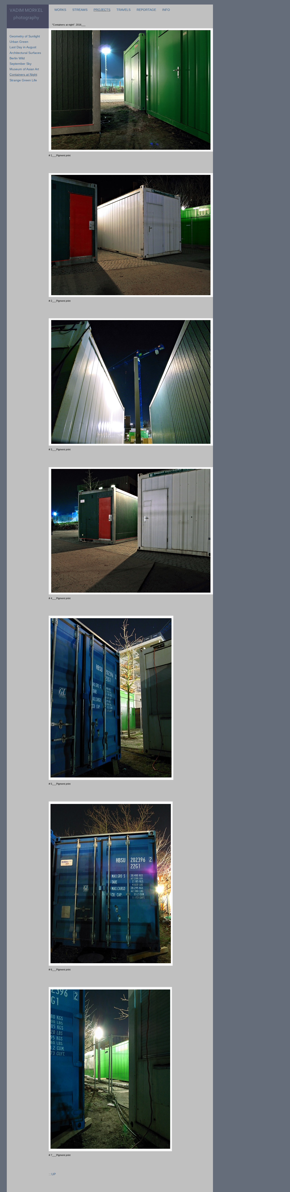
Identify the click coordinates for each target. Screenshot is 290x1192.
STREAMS (79, 10)
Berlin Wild (17, 58)
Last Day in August (23, 47)
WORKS (60, 10)
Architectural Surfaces (25, 53)
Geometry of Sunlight (25, 36)
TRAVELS (123, 10)
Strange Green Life (23, 80)
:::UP (52, 1174)
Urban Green (19, 41)
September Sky (20, 63)
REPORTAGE (146, 10)
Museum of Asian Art (24, 69)
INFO (166, 10)
